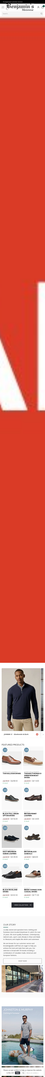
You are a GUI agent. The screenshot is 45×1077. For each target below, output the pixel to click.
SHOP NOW (22, 961)
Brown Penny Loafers (30, 815)
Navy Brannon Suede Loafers (9, 853)
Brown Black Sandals (30, 853)
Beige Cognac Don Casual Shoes (33, 891)
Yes (17, 1073)
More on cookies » (33, 1073)
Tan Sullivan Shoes (12, 773)
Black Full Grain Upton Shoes (11, 815)
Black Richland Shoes (10, 891)
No (23, 1073)
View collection (21, 905)
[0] (42, 7)
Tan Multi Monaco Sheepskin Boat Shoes (32, 776)
